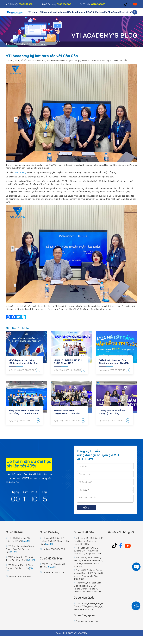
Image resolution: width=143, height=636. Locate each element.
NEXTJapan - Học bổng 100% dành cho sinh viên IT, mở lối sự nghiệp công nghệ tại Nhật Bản (23, 361)
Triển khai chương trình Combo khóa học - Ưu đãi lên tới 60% (113, 361)
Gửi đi (86, 507)
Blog (121, 12)
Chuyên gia (113, 12)
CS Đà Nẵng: (57, 4)
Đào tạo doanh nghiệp (79, 12)
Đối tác (94, 12)
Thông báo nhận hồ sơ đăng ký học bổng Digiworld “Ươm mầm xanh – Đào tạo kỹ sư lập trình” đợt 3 (114, 412)
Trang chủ (10, 44)
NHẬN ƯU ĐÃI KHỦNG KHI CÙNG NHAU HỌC (68, 361)
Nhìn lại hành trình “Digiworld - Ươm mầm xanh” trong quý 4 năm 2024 (67, 412)
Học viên (103, 12)
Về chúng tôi (35, 12)
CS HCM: (93, 4)
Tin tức (22, 44)
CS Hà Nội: (20, 4)
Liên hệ (128, 12)
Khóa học (46, 12)
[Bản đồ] (26, 541)
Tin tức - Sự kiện (37, 44)
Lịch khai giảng (59, 12)
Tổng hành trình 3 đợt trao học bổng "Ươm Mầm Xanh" (24, 412)
